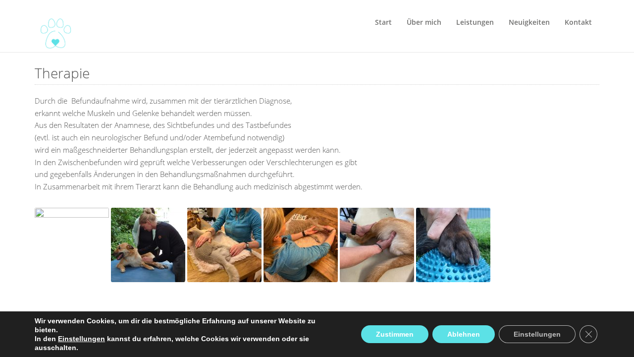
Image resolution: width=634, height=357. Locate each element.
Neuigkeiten (529, 22)
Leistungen (475, 22)
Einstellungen (81, 339)
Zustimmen (395, 334)
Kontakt (578, 22)
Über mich (424, 22)
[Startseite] (52, 26)
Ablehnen (463, 334)
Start (383, 22)
